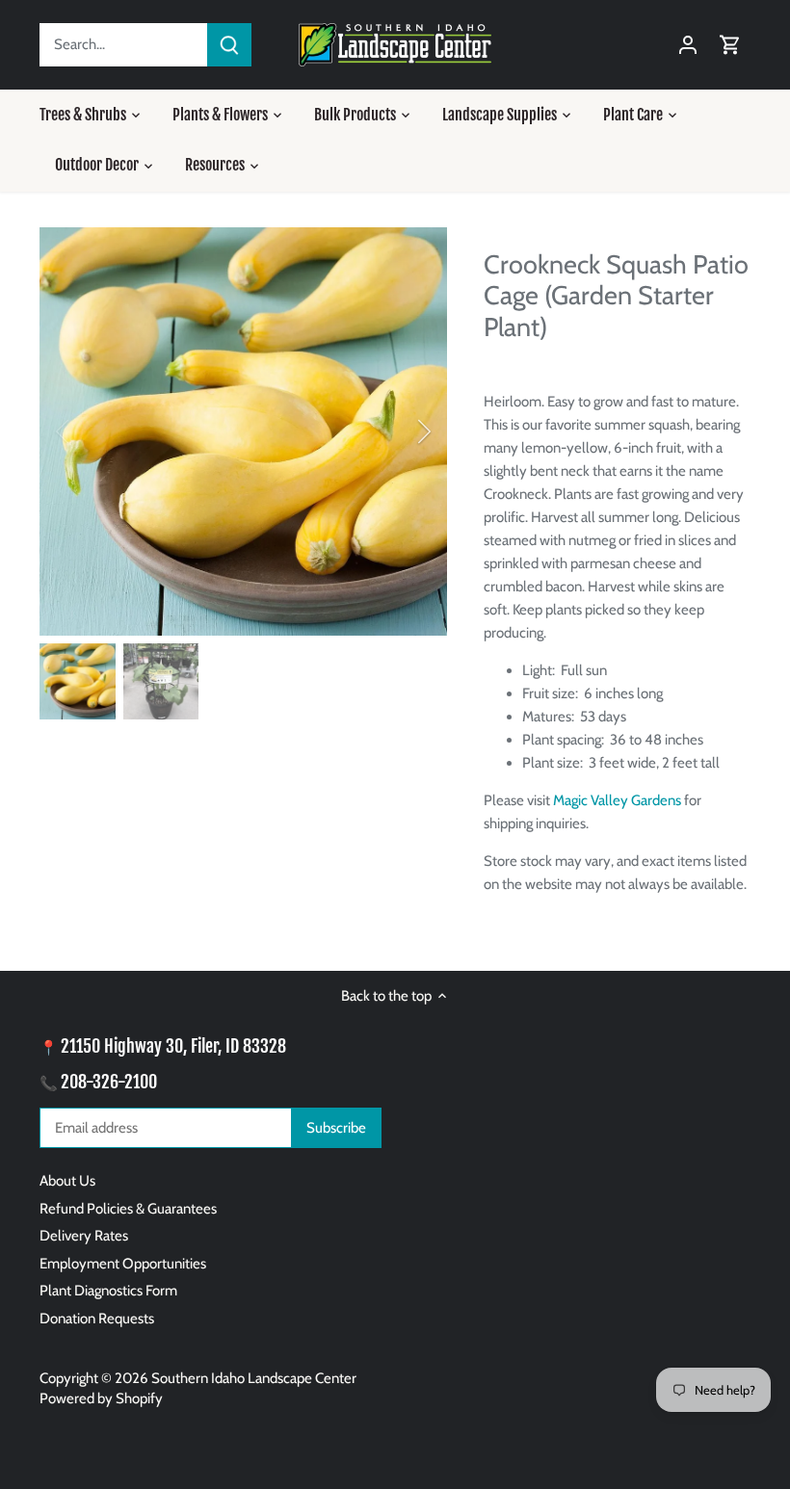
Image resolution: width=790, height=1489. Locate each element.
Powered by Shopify (101, 1398)
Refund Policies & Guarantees (128, 1208)
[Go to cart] (730, 44)
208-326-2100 (109, 1081)
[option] (244, 431)
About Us (67, 1180)
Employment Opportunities (123, 1263)
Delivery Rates (84, 1235)
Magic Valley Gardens (617, 800)
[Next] (399, 431)
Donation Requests (97, 1318)
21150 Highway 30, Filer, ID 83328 (173, 1046)
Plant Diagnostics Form (108, 1290)
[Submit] (229, 44)
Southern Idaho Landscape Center (253, 1378)
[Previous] (88, 431)
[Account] (688, 44)
